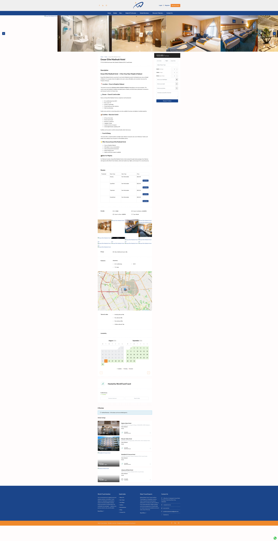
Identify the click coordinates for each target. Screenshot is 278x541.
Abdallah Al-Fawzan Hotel (128, 454)
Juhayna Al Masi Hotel (127, 470)
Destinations (123, 507)
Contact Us (170, 13)
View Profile (137, 398)
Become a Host (175, 5)
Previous (3, 33)
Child (159, 72)
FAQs (121, 509)
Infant (160, 75)
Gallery (121, 504)
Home (109, 13)
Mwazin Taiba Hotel (126, 438)
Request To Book (167, 100)
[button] (125, 289)
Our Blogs (122, 502)
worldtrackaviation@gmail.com (170, 511)
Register (167, 5)
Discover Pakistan (158, 13)
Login (160, 5)
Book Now (145, 180)
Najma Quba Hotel (126, 423)
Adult (159, 69)
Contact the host (112, 398)
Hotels (115, 13)
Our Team (122, 500)
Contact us (166, 514)
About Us (122, 497)
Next (274, 33)
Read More (100, 511)
